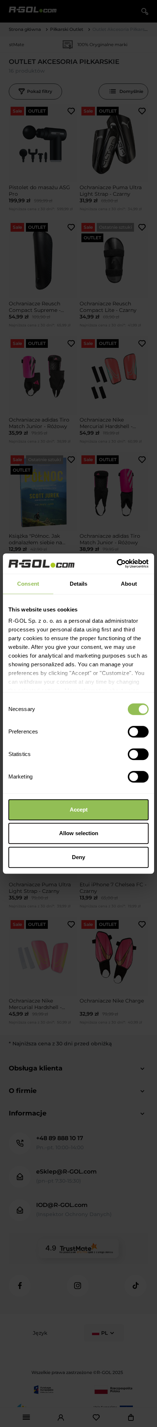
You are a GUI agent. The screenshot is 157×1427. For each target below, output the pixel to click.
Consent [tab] (28, 584)
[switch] (138, 731)
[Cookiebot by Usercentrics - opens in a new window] (117, 563)
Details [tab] (79, 584)
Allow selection (78, 833)
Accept (79, 809)
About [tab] (129, 584)
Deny (78, 857)
